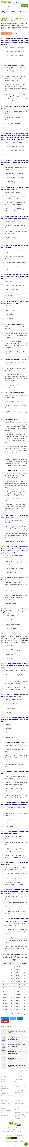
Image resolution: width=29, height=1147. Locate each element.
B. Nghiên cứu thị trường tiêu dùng (14, 146)
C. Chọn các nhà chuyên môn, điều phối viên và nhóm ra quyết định (16, 203)
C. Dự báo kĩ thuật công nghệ (13, 624)
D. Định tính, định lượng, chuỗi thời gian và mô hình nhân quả (16, 295)
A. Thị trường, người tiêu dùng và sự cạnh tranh (16, 521)
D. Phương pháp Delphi (11, 128)
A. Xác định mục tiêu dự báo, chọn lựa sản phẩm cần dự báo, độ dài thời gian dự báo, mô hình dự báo (16, 923)
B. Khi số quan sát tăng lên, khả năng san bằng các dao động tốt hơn (16, 784)
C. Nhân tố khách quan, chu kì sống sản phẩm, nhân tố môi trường (16, 850)
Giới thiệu (8, 1141)
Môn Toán (4, 1084)
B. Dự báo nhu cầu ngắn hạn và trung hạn (16, 226)
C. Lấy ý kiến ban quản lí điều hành (15, 150)
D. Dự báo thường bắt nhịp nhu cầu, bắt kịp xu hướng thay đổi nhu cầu (16, 796)
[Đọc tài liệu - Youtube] (16, 1145)
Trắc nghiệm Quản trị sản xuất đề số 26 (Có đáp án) (17, 1038)
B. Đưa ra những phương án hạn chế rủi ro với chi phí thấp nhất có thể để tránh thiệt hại (16, 335)
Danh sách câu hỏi (6, 33)
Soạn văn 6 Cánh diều (7, 1103)
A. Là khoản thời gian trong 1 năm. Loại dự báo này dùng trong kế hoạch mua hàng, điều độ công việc (16, 475)
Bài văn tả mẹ (18, 1081)
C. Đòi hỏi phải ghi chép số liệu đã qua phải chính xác (16, 790)
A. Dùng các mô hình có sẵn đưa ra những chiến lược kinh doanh (16, 328)
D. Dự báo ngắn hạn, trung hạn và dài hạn (16, 239)
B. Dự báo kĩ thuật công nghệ (13, 650)
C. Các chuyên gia (10, 314)
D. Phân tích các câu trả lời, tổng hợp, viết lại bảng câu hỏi (16, 210)
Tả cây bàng (18, 1110)
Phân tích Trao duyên (20, 1114)
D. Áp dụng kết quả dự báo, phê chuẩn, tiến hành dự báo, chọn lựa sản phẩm (16, 947)
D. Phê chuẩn (8, 712)
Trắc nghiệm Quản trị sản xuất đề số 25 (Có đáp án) (17, 1045)
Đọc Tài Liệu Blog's (6, 1110)
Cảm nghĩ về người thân (21, 1112)
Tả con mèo (18, 1084)
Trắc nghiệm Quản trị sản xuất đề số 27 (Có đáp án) (17, 1031)
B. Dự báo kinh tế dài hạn (12, 401)
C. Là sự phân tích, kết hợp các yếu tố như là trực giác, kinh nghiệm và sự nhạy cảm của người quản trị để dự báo (16, 87)
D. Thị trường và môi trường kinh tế (14, 541)
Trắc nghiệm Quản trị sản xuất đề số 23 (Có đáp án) (17, 1059)
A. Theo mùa (8, 724)
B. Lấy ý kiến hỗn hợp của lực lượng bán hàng (16, 563)
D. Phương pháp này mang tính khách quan (16, 765)
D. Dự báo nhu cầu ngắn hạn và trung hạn (16, 413)
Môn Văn (3, 1079)
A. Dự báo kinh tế (9, 615)
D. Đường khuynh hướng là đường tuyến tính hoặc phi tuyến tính (16, 688)
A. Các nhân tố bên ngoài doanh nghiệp (16, 251)
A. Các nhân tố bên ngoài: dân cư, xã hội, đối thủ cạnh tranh (16, 868)
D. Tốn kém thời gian (10, 603)
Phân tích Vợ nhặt (19, 1103)
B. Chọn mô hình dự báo (11, 704)
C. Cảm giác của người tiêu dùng (14, 878)
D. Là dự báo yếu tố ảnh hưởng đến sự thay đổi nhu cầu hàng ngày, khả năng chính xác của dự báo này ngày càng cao (16, 507)
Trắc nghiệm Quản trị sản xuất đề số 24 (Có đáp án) (17, 1052)
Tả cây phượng (5, 1093)
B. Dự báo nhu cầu (10, 620)
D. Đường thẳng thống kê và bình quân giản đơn (16, 912)
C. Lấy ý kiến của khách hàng (13, 123)
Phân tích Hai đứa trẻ (20, 1092)
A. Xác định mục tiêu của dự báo (14, 699)
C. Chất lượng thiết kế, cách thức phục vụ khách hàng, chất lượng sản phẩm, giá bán (16, 535)
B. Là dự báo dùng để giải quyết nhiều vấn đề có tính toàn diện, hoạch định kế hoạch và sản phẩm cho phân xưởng (16, 484)
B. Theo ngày (8, 728)
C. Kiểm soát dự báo (10, 708)
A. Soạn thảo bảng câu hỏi (12, 192)
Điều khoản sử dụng (17, 1141)
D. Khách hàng (9, 319)
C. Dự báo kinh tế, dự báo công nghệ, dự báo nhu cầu (16, 232)
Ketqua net (4, 1113)
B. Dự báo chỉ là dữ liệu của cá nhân (15, 591)
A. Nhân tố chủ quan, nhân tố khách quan (16, 837)
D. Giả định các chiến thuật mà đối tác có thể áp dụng (16, 353)
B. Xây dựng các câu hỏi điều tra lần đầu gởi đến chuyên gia (16, 197)
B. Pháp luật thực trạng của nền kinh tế (16, 874)
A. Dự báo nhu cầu (10, 645)
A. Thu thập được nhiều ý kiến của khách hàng (16, 363)
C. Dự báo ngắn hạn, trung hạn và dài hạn (16, 406)
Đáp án (15, 33)
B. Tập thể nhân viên (10, 310)
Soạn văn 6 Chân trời (6, 1106)
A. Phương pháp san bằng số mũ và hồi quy (16, 897)
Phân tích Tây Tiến (6, 1088)
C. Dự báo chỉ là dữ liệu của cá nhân (15, 177)
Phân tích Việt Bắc (20, 1079)
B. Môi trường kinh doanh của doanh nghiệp (16, 257)
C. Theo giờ (8, 733)
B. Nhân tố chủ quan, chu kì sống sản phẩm (16, 844)
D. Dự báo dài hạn (10, 658)
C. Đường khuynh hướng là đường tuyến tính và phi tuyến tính (16, 682)
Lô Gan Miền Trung (6, 1115)
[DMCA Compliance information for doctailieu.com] (20, 1138)
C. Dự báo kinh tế (9, 654)
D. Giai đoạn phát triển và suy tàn (14, 60)
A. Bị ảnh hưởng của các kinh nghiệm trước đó (16, 168)
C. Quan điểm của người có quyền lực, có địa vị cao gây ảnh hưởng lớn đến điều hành (16, 597)
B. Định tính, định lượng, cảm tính (14, 285)
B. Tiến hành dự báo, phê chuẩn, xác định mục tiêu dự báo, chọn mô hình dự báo (16, 932)
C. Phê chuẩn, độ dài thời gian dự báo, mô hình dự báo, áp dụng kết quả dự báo (16, 940)
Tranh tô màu (4, 1091)
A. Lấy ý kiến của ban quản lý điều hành (16, 112)
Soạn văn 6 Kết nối (6, 1108)
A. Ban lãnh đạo (9, 306)
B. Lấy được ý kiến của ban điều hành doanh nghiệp (16, 369)
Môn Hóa (3, 1086)
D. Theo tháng (9, 737)
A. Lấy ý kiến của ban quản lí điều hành (16, 808)
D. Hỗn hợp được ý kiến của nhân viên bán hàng (16, 386)
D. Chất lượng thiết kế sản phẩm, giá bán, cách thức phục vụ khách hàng (16, 883)
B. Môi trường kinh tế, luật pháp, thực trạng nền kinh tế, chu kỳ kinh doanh (16, 528)
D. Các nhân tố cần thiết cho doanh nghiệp (16, 268)
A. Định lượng (8, 281)
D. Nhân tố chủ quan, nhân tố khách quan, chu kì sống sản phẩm (16, 856)
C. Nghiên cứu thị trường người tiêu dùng (16, 821)
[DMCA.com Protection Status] (11, 1138)
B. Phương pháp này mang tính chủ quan (16, 750)
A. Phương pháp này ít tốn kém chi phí (15, 745)
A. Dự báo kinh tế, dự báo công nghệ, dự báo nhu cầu (16, 396)
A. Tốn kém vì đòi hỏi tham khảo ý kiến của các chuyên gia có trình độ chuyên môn (16, 584)
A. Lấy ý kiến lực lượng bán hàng (14, 142)
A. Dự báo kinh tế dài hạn (12, 221)
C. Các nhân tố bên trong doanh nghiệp (16, 262)
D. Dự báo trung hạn (10, 628)
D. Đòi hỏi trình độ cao (11, 182)
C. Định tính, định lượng (11, 289)
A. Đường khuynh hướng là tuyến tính (15, 670)
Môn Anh (3, 1081)
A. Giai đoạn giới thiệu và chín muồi (15, 47)
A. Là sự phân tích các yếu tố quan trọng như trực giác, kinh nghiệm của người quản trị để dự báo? (16, 70)
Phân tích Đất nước (20, 1090)
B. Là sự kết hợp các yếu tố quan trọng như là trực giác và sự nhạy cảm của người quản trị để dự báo (16, 78)
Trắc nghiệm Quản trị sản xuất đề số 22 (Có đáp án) (17, 1066)
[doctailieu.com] (14, 1124)
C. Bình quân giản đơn (11, 907)
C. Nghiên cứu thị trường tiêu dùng (14, 568)
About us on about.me (7, 1095)
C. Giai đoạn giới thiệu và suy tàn (14, 55)
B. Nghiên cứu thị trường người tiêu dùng (16, 118)
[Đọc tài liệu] (13, 1145)
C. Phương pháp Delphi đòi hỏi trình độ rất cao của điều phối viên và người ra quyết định (16, 758)
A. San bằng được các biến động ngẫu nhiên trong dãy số (16, 777)
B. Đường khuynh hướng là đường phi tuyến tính (16, 676)
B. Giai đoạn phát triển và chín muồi (15, 51)
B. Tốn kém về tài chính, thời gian (14, 173)
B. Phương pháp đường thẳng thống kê (16, 902)
